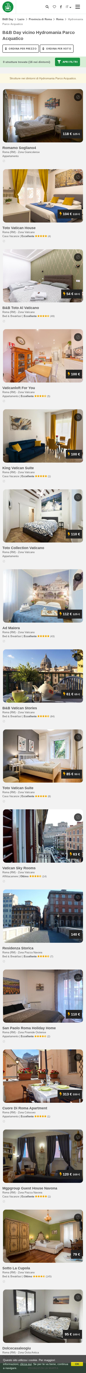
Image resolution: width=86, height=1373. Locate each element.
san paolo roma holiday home (29, 1028)
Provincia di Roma (40, 19)
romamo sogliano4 (19, 148)
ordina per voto (58, 48)
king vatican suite (18, 468)
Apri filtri (70, 62)
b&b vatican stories (19, 708)
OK (77, 1364)
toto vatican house (19, 228)
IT (67, 7)
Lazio (21, 19)
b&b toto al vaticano (20, 308)
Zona (29, 152)
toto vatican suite (17, 788)
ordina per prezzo (22, 48)
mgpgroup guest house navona (29, 1188)
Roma (59, 19)
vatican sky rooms (19, 868)
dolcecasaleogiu (16, 1348)
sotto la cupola (16, 1268)
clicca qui (26, 1364)
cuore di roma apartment (24, 1108)
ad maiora (11, 628)
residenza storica (17, 948)
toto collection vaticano (23, 548)
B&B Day (7, 19)
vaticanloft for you (18, 388)
